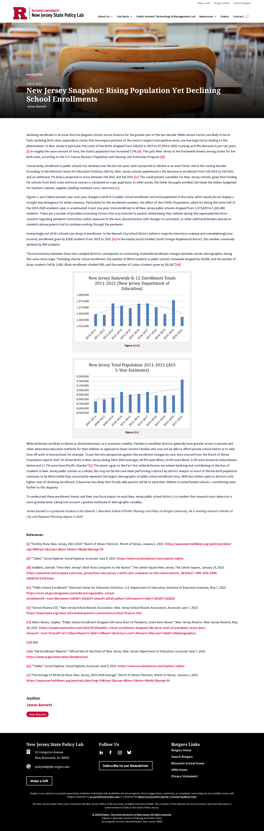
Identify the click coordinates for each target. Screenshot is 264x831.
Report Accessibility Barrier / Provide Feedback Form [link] (167, 796)
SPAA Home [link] (179, 770)
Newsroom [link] (206, 16)
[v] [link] (117, 188)
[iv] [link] (136, 177)
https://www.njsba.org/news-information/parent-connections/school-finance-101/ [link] (84, 613)
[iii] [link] (162, 157)
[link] (48, 18)
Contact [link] (238, 16)
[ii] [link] (139, 151)
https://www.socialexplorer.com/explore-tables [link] (150, 558)
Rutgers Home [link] (222, 3)
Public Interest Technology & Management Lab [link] (165, 16)
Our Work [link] (123, 16)
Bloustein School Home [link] (187, 763)
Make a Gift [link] (204, 3)
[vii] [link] (178, 264)
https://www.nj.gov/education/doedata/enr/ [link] (57, 657)
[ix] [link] (28, 666)
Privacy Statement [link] (184, 776)
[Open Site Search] (247, 16)
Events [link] (225, 16)
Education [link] (34, 75)
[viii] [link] (29, 651)
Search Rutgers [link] (242, 3)
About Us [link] (104, 16)
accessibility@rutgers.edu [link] (105, 796)
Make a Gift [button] (39, 781)
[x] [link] (91, 465)
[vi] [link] (114, 239)
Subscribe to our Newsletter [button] (126, 765)
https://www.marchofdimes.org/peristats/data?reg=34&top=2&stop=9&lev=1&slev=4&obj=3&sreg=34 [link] (98, 680)
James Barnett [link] (36, 106)
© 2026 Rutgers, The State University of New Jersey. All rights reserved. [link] (132, 814)
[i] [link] (28, 151)
